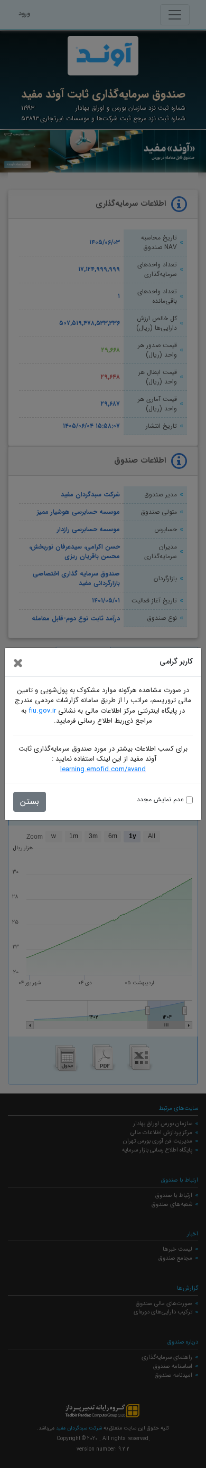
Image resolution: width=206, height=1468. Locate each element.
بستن (29, 801)
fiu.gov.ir (42, 710)
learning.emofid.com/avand (103, 769)
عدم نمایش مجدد (161, 799)
